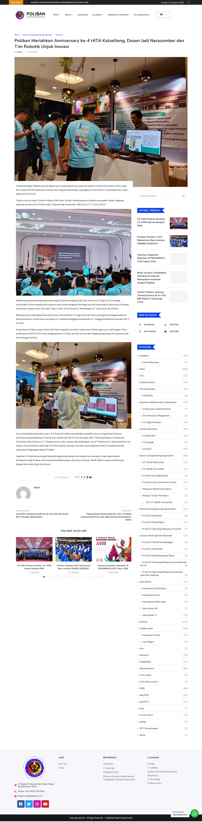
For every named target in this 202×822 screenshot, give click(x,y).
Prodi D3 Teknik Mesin (165, 522)
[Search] (188, 2)
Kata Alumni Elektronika (165, 601)
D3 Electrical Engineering (165, 475)
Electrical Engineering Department (163, 455)
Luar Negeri (165, 641)
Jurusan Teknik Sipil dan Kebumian (163, 535)
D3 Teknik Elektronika (165, 462)
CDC (163, 375)
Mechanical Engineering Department (163, 508)
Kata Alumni (163, 581)
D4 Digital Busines (165, 422)
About (68, 15)
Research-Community (118, 15)
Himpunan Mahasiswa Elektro (165, 488)
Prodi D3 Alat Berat (165, 515)
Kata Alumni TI (165, 615)
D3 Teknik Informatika (165, 468)
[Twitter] (29, 804)
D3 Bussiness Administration (165, 409)
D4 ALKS (165, 449)
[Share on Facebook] (81, 477)
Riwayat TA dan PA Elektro (165, 495)
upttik (163, 735)
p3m (163, 648)
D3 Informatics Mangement (165, 415)
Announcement (163, 668)
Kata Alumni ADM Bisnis (165, 588)
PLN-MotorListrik (163, 681)
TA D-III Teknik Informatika (166, 502)
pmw (163, 708)
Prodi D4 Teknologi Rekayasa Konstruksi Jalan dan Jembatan (164, 573)
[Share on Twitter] (84, 477)
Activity (163, 621)
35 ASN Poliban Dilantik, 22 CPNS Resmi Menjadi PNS (34, 567)
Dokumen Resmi (163, 382)
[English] (162, 14)
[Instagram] (37, 804)
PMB (163, 688)
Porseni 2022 (163, 715)
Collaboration (141, 15)
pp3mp (163, 721)
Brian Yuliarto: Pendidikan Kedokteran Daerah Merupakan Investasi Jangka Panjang (151, 277)
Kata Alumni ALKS (165, 595)
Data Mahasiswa (165, 362)
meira (19, 52)
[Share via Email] (90, 477)
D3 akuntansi (165, 435)
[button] (25, 2)
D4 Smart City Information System (165, 482)
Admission (83, 15)
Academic (97, 15)
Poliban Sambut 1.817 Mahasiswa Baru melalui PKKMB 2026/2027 (73, 567)
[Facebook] (21, 804)
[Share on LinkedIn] (87, 477)
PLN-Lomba (163, 675)
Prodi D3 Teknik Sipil (165, 548)
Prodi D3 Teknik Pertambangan (165, 542)
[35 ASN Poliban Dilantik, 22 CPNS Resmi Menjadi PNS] (34, 549)
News (56, 15)
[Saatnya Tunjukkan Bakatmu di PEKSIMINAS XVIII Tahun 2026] (113, 549)
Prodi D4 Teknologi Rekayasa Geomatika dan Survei (164, 564)
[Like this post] (78, 477)
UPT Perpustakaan (163, 728)
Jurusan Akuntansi (163, 429)
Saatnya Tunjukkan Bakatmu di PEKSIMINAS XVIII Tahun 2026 (59, 2)
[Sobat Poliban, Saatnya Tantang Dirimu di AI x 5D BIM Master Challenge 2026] (179, 296)
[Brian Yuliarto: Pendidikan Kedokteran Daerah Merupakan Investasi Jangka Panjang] (179, 277)
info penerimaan (163, 389)
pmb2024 (163, 695)
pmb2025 (163, 701)
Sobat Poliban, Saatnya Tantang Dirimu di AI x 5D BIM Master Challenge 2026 (151, 297)
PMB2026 (165, 395)
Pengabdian (163, 661)
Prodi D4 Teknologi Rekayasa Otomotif (165, 528)
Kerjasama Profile (165, 635)
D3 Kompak (165, 442)
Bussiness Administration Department (163, 402)
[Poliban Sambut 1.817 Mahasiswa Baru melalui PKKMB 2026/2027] (73, 549)
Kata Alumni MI (165, 608)
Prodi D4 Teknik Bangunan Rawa (165, 555)
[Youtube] (45, 804)
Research (163, 655)
